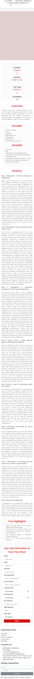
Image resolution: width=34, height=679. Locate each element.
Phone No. (7, 569)
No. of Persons (8, 601)
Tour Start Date (9, 588)
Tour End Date (8, 594)
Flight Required (8, 607)
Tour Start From (9, 581)
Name (6, 556)
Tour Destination (9, 575)
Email (5, 562)
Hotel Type (7, 613)
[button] (17, 9)
